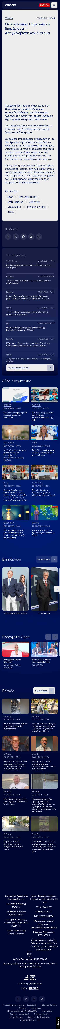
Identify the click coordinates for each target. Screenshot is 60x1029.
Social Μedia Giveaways (39, 1017)
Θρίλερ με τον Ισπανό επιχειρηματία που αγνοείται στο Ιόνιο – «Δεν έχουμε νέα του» (43, 765)
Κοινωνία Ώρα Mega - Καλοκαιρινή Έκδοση (41, 660)
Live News (44, 613)
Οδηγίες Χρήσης (49, 1005)
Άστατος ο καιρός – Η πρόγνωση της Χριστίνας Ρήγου (43, 532)
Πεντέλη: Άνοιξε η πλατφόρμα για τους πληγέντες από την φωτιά (43, 492)
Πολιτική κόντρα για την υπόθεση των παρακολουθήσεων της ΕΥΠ (42, 416)
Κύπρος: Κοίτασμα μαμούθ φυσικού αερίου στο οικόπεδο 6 (15, 415)
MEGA (10, 197)
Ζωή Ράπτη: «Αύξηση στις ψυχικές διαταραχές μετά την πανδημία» (43, 452)
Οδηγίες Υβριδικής (42, 1014)
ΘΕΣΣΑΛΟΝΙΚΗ (14, 207)
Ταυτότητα (36, 1008)
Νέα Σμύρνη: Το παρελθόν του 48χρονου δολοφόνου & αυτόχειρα (15, 801)
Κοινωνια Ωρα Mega (15, 613)
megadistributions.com (30, 1020)
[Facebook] (8, 236)
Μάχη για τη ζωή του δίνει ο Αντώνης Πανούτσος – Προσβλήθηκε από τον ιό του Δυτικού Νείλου (29, 344)
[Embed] (39, 236)
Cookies (23, 1008)
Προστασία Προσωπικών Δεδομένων (20, 1005)
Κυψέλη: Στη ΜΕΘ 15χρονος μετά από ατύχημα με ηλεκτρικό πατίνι (13, 845)
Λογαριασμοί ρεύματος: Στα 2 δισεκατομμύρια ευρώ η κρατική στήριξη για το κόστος (14, 534)
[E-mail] (31, 236)
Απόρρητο (58, 1023)
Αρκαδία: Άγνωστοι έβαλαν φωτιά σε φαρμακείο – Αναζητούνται (15, 726)
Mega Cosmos (16, 1017)
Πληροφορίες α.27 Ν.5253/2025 (22, 1011)
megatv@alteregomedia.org (44, 927)
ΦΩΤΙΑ (11, 212)
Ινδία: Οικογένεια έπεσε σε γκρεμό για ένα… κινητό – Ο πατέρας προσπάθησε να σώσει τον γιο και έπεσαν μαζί (44, 846)
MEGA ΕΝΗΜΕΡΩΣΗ (27, 197)
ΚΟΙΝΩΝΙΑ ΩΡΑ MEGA (36, 207)
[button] (54, 5)
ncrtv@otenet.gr (43, 949)
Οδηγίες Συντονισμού (19, 1014)
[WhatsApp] (23, 236)
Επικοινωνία (47, 1011)
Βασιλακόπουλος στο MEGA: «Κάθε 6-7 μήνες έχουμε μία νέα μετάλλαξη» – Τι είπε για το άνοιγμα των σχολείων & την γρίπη (15, 495)
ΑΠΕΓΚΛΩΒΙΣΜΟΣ (15, 202)
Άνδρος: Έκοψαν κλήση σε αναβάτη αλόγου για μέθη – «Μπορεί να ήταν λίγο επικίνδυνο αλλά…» (27, 297)
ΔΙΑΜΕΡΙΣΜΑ (34, 202)
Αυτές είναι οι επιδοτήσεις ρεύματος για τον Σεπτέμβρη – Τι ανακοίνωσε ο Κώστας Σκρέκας (15, 455)
